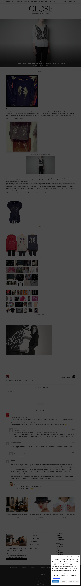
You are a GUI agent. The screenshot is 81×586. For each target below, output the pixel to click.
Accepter (55, 581)
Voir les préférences (73, 581)
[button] (78, 556)
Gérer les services (56, 578)
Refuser (63, 581)
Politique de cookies (65, 583)
